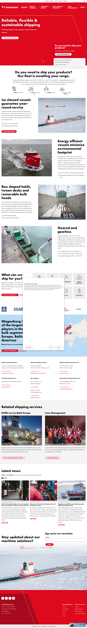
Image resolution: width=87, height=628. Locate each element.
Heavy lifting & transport (58, 7)
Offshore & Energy (45, 7)
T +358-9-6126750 (6, 385)
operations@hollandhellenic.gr (66, 389)
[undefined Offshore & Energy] (50, 7)
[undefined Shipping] (27, 7)
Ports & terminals (78, 609)
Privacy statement (51, 626)
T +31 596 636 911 (6, 371)
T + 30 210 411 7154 (64, 387)
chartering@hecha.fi (6, 387)
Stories (52, 1)
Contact (60, 1)
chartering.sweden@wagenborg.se (38, 373)
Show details (28, 347)
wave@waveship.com (35, 397)
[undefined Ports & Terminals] (39, 7)
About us (47, 1)
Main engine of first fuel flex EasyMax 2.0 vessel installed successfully (43, 504)
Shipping (24, 7)
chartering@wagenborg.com (8, 373)
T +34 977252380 (35, 395)
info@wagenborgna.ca (64, 373)
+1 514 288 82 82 (64, 371)
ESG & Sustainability (72, 7)
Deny (51, 347)
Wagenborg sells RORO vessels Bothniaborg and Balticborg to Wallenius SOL (71, 504)
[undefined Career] (85, 7)
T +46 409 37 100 (35, 371)
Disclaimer (34, 626)
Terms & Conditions (42, 626)
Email (48, 537)
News (56, 1)
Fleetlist (65, 1)
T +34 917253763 (35, 387)
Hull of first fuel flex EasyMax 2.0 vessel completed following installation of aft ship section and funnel (15, 504)
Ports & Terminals (33, 7)
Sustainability (65, 609)
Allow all (58, 347)
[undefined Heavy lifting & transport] (66, 7)
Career (82, 7)
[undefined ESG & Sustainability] (78, 7)
